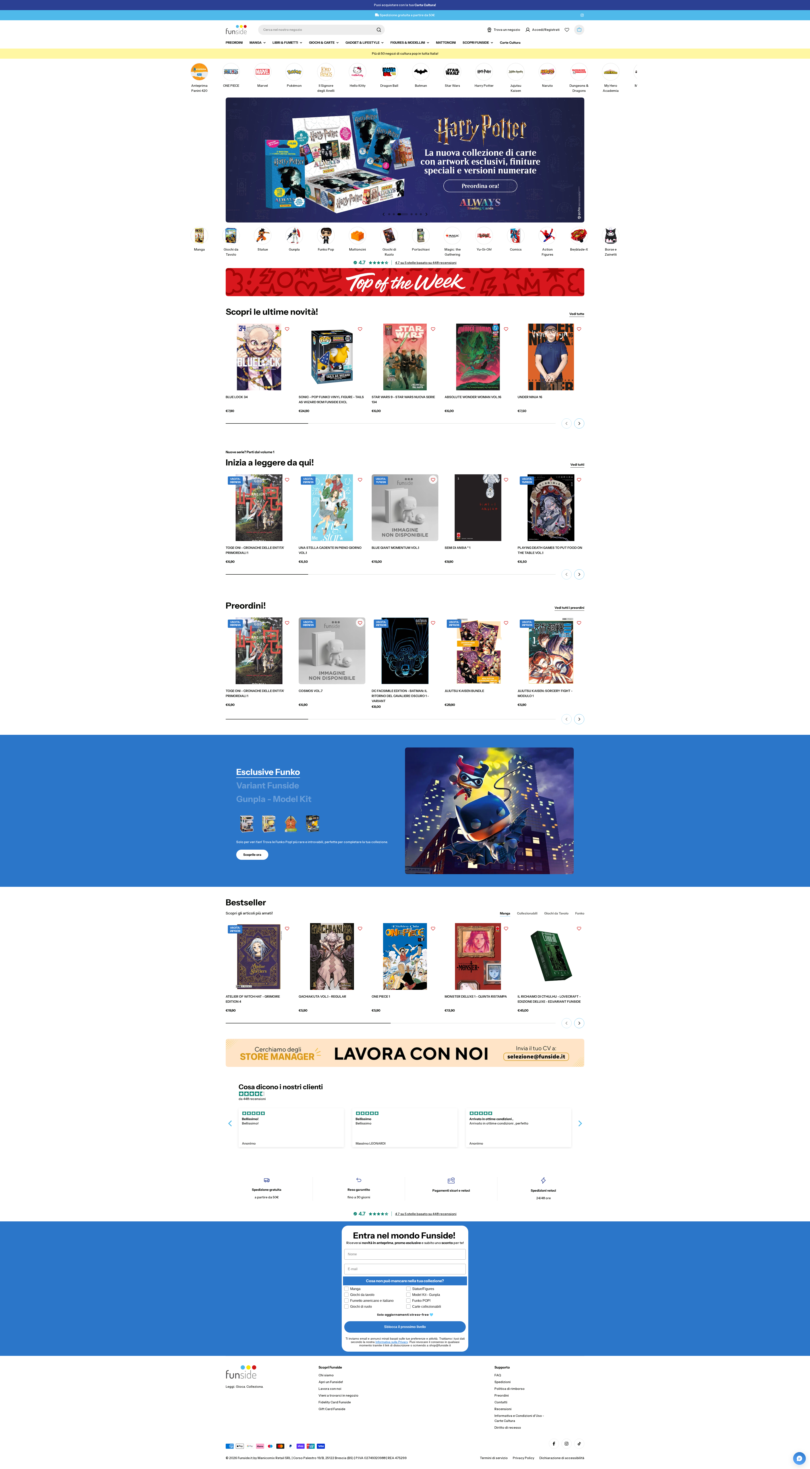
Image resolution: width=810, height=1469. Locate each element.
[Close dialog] (483, 698)
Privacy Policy (422, 793)
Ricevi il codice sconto (447, 781)
